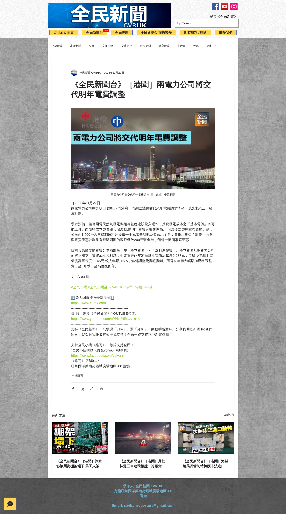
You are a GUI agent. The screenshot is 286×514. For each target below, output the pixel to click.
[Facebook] (215, 6)
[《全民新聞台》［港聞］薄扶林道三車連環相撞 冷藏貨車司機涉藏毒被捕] (143, 438)
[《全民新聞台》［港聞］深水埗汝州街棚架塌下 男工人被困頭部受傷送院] (80, 438)
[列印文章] (101, 389)
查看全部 (229, 414)
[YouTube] (224, 6)
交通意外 (126, 45)
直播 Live (107, 45)
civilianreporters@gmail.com (149, 505)
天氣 (196, 45)
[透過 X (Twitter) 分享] (82, 389)
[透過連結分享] (92, 389)
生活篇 (181, 45)
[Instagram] (234, 6)
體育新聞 (164, 45)
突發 (91, 45)
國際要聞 (145, 45)
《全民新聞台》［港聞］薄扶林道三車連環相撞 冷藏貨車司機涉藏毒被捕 (142, 463)
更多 (209, 45)
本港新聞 (75, 45)
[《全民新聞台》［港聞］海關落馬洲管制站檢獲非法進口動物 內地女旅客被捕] (206, 438)
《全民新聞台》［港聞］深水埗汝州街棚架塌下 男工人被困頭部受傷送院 (79, 463)
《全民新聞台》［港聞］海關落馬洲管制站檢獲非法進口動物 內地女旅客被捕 (205, 463)
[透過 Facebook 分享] (73, 389)
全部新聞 (57, 45)
